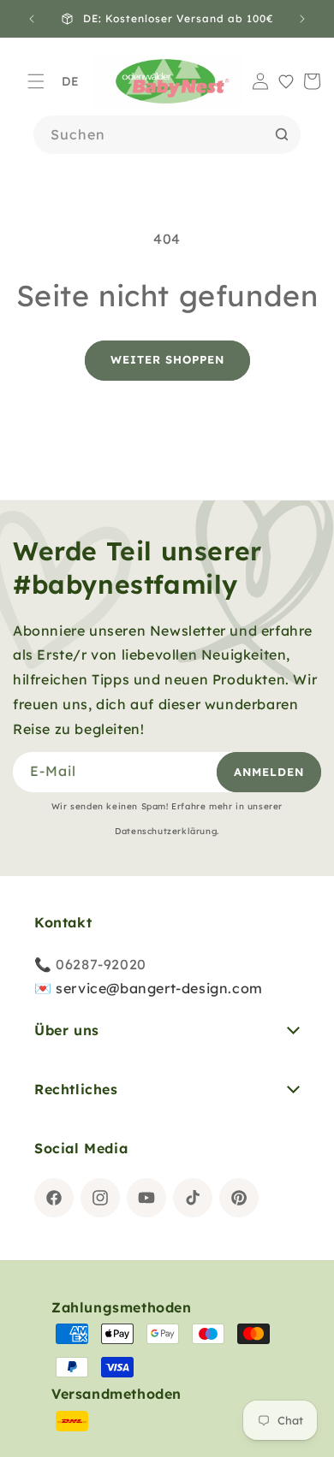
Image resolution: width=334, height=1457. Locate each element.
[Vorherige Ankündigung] (32, 19)
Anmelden (269, 772)
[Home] (167, 81)
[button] (36, 81)
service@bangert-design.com (159, 988)
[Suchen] (282, 134)
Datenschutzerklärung (166, 831)
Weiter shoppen (167, 359)
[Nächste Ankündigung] (302, 19)
